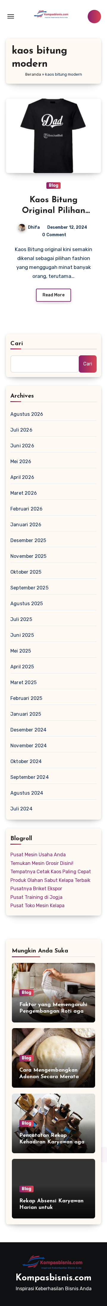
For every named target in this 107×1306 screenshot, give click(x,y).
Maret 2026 (23, 493)
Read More (53, 295)
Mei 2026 (21, 461)
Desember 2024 (28, 730)
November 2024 (28, 745)
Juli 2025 (21, 619)
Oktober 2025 (25, 572)
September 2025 (29, 588)
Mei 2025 (20, 651)
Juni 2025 (22, 635)
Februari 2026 (26, 509)
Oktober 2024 (26, 761)
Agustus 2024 (26, 793)
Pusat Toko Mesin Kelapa (37, 905)
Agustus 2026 (26, 414)
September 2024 (29, 777)
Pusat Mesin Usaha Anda (38, 854)
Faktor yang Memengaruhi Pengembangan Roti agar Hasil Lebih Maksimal (53, 1011)
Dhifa (34, 227)
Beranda (33, 74)
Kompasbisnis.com (53, 1278)
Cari (16, 344)
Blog (53, 185)
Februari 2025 (26, 698)
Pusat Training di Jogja (36, 897)
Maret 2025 (23, 682)
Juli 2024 (21, 809)
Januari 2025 (25, 714)
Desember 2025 (28, 540)
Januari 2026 (25, 524)
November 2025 (28, 556)
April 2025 (22, 667)
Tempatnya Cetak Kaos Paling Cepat (50, 871)
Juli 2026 (21, 430)
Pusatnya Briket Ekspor (36, 888)
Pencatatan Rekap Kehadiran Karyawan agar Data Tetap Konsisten (52, 1142)
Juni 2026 (22, 446)
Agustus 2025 (26, 603)
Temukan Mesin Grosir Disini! (41, 863)
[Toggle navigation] (10, 16)
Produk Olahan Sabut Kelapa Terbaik (50, 880)
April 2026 (22, 477)
